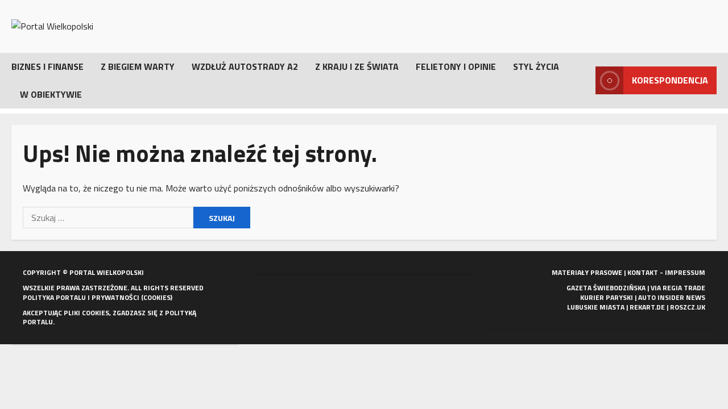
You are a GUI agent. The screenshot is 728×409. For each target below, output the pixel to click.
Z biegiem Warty (138, 66)
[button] (583, 80)
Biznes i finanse (47, 66)
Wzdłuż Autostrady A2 (245, 66)
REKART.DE (647, 307)
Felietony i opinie (456, 66)
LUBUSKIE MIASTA (595, 307)
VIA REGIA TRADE (678, 287)
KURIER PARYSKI (606, 297)
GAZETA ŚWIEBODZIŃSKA (606, 287)
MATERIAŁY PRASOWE (587, 272)
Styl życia (536, 66)
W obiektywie (51, 94)
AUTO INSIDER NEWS (671, 297)
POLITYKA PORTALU (54, 297)
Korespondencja (670, 80)
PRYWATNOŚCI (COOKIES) (132, 297)
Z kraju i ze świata (357, 66)
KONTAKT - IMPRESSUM (666, 272)
